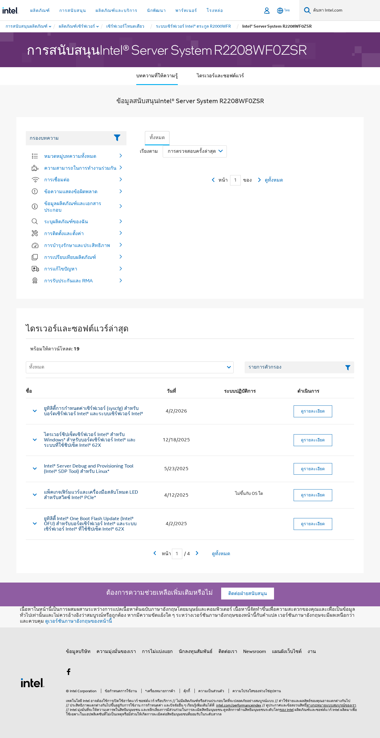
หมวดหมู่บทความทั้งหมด (70, 156)
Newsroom (254, 651)
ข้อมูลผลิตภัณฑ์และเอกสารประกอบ (72, 206)
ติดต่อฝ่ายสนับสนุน (247, 594)
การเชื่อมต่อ (56, 179)
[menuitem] (77, 26)
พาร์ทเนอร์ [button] (186, 10)
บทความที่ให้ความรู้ (157, 76)
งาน (312, 651)
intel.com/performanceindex (238, 705)
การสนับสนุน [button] (72, 10)
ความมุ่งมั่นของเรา (116, 651)
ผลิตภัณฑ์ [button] (40, 10)
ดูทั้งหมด (274, 180)
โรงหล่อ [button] (215, 10)
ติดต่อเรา (227, 651)
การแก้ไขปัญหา (60, 269)
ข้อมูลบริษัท (78, 651)
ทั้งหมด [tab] (157, 138)
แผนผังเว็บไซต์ (287, 651)
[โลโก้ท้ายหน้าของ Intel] (33, 682)
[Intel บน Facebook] (69, 673)
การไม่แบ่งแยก (157, 651)
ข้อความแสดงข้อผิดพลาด (70, 191)
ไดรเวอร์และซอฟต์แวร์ (220, 76)
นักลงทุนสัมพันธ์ (196, 651)
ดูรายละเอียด (313, 411)
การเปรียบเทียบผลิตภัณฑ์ (70, 257)
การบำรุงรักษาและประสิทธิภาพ (77, 245)
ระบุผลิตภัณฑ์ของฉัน (66, 221)
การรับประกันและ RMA (68, 281)
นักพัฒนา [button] (156, 10)
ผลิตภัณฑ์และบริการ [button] (116, 10)
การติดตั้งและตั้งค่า (64, 233)
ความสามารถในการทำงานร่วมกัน (80, 168)
